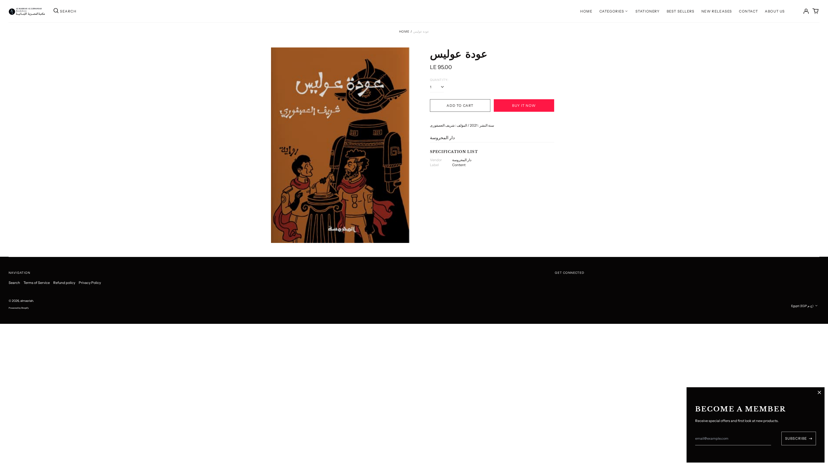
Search (14, 282)
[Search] (56, 11)
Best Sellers (681, 11)
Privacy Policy (90, 282)
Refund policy (64, 282)
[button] (815, 11)
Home (586, 11)
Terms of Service (37, 282)
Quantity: (439, 80)
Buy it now (524, 105)
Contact (748, 11)
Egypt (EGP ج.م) (802, 306)
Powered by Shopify (19, 308)
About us (775, 11)
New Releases (716, 11)
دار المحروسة (442, 137)
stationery (647, 11)
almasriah (26, 301)
